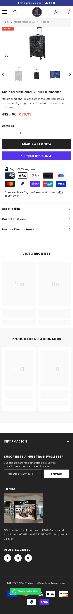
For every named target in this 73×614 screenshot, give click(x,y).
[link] (19, 313)
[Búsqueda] (15, 12)
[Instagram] (18, 558)
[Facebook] (7, 558)
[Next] (70, 74)
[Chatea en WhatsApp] (25, 591)
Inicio (7, 21)
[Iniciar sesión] (56, 12)
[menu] (4, 12)
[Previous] (3, 74)
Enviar (56, 474)
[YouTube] (28, 558)
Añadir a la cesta (36, 144)
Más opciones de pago (36, 162)
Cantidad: (8, 126)
